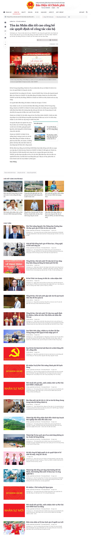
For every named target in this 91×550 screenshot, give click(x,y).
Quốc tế (51, 12)
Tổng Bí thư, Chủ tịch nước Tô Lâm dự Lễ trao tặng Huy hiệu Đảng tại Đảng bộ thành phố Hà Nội (44, 262)
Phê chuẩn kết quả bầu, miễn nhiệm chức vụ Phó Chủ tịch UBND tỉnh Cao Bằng (44, 506)
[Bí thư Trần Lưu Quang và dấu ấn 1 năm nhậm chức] (14, 284)
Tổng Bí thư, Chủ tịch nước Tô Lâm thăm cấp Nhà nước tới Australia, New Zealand (21, 16)
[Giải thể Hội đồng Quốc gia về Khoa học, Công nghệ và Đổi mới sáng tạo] (14, 249)
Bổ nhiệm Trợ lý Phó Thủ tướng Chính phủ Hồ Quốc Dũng (44, 366)
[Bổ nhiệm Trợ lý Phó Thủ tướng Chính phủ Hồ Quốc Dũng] (14, 371)
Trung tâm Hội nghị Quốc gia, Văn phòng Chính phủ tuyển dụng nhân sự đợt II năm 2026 (33, 195)
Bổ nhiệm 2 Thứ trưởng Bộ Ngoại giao (39, 487)
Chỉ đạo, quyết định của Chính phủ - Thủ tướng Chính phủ (38, 230)
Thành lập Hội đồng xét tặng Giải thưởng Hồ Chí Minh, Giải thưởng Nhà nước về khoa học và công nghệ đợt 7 (43, 472)
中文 (58, 7)
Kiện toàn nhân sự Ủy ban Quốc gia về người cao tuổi (44, 522)
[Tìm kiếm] (86, 12)
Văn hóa (30, 12)
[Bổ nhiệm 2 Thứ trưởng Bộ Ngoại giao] (14, 493)
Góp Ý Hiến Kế (59, 12)
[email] (69, 16)
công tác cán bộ (21, 172)
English (53, 7)
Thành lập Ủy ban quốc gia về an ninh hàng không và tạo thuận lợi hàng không (44, 436)
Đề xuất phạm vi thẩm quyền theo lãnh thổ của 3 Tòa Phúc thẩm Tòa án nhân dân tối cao (52, 136)
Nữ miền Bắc (54, 39)
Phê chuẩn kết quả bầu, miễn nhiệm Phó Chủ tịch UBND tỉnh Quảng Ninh (54, 195)
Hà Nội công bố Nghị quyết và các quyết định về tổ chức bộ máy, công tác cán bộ (43, 453)
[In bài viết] (5, 38)
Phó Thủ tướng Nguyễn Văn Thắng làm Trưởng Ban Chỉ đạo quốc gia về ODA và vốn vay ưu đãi (44, 227)
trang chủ (8, 12)
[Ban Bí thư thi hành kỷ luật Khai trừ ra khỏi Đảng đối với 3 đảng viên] (14, 353)
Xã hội (36, 12)
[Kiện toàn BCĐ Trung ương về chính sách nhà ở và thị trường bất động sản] (13, 186)
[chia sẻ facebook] (5, 22)
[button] (37, 17)
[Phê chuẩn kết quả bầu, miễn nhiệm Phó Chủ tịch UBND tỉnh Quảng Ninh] (54, 186)
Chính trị (16, 12)
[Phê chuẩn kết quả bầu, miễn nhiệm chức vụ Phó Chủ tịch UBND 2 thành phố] (14, 388)
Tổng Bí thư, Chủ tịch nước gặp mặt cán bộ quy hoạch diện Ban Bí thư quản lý (45, 297)
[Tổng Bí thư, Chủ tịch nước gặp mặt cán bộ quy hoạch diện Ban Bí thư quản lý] (14, 301)
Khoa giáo (43, 12)
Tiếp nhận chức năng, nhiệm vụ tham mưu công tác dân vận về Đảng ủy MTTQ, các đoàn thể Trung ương (54, 215)
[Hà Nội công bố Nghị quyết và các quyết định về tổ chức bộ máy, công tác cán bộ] (14, 458)
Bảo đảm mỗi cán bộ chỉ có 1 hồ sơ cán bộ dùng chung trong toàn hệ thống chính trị (45, 401)
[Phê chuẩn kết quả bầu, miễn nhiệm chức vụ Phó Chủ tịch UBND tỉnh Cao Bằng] (14, 510)
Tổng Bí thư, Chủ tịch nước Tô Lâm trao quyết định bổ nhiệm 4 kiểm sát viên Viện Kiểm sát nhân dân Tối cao (44, 315)
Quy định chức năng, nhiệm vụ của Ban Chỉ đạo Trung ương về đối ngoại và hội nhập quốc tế (42, 331)
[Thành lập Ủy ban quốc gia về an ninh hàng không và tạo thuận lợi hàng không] (14, 440)
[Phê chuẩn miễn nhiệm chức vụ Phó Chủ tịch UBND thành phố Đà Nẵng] (13, 205)
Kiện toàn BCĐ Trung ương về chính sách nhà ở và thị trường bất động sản (13, 195)
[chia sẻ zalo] (5, 27)
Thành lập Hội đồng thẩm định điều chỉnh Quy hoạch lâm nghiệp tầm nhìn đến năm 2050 (45, 418)
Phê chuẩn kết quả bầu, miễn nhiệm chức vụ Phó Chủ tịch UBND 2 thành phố (44, 384)
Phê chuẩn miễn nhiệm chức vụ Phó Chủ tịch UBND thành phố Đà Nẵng (13, 213)
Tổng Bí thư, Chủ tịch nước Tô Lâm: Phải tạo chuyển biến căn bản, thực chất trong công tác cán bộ (33, 214)
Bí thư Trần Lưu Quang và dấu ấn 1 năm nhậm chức (44, 278)
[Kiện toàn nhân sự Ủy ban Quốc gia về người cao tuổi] (14, 528)
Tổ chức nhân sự (21, 21)
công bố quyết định (31, 172)
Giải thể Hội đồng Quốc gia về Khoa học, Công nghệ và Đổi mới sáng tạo (44, 244)
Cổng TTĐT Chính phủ (48, 16)
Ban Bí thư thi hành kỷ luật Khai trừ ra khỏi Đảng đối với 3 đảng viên (44, 349)
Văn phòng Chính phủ (61, 16)
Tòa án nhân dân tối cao (9, 172)
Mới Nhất (81, 12)
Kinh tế (23, 12)
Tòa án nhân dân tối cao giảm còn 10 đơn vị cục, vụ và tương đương (52, 128)
